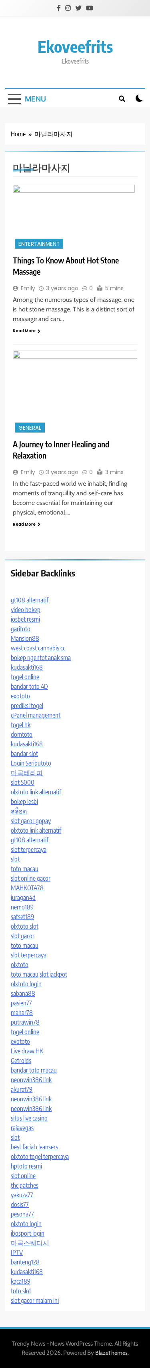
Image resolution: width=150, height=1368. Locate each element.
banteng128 (25, 1262)
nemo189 (22, 907)
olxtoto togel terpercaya (40, 1157)
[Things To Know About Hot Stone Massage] (75, 218)
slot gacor (22, 936)
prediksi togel (27, 706)
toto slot (21, 1291)
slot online (23, 1176)
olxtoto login (26, 984)
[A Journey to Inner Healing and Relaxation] (75, 393)
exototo (20, 696)
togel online (25, 677)
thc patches (24, 1185)
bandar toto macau (34, 1070)
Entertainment (39, 244)
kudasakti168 (27, 667)
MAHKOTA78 (27, 888)
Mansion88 (25, 638)
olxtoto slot (24, 926)
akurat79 (21, 1089)
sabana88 (23, 993)
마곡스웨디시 (30, 1243)
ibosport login (27, 1233)
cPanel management (35, 715)
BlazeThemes (111, 1352)
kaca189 (20, 1281)
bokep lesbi (24, 802)
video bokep (25, 610)
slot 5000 (22, 782)
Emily (28, 288)
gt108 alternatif (29, 600)
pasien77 (21, 1003)
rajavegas (22, 1128)
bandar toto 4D (29, 686)
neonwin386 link (31, 1080)
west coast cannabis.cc (38, 648)
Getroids (21, 1061)
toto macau (24, 869)
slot (15, 859)
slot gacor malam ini (35, 1300)
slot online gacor (30, 878)
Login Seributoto (31, 763)
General (29, 428)
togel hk (20, 725)
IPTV (17, 1252)
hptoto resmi (26, 1166)
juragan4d (23, 897)
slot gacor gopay (31, 821)
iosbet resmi (25, 619)
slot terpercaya (28, 850)
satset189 (22, 917)
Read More (24, 331)
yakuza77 (22, 1195)
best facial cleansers (34, 1147)
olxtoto (19, 965)
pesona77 (22, 1214)
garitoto (20, 629)
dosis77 (20, 1204)
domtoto (21, 734)
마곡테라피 (27, 773)
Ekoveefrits (75, 46)
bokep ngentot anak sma (41, 658)
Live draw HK (27, 1051)
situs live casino (29, 1118)
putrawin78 (25, 1022)
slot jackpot (53, 974)
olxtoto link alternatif (36, 792)
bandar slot (24, 754)
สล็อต (19, 811)
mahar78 (22, 1013)
